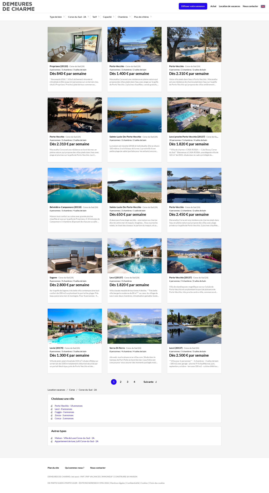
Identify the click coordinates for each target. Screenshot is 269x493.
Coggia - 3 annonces (64, 412)
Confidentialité (132, 483)
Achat (213, 6)
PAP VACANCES (93, 476)
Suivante (149, 381)
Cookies (144, 483)
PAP (82, 476)
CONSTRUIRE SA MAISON (125, 476)
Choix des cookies (157, 483)
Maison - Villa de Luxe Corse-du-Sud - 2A (74, 438)
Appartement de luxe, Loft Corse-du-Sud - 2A (76, 441)
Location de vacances (229, 6)
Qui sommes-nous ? (74, 467)
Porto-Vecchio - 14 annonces (69, 405)
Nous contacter (250, 6)
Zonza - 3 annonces (64, 415)
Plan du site (53, 467)
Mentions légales (117, 483)
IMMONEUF (107, 476)
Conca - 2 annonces (64, 418)
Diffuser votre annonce (193, 6)
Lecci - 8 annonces (63, 409)
